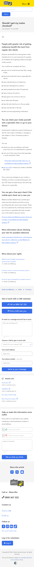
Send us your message (17, 369)
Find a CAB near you (17, 311)
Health (20, 289)
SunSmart (5, 383)
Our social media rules (9, 531)
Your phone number (12, 359)
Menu (24, 4)
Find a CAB (6, 511)
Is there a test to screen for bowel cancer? (15, 270)
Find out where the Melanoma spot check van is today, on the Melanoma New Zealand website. (17, 220)
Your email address (8, 350)
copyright (23, 558)
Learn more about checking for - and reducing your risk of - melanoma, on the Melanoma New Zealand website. (17, 240)
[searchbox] (17, 9)
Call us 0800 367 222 (18, 304)
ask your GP (7, 167)
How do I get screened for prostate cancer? (16, 279)
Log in (8, 543)
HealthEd (5, 389)
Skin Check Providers (9, 399)
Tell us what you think (14, 457)
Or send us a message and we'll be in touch (16, 319)
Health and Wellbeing (8, 289)
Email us (5, 515)
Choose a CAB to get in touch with (13, 340)
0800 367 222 (11, 497)
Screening (28, 289)
